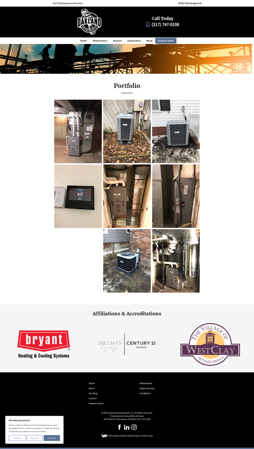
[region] (34, 430)
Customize (17, 438)
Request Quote (166, 40)
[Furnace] (176, 196)
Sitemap (140, 416)
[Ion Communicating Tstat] (78, 196)
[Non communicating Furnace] (78, 131)
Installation (134, 40)
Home (83, 40)
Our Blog (93, 393)
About (149, 40)
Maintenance (100, 40)
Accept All (52, 438)
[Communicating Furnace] (127, 196)
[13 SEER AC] (127, 131)
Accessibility (129, 416)
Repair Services (147, 388)
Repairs (117, 40)
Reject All (34, 438)
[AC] (127, 261)
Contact (93, 398)
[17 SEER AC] (176, 131)
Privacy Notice (116, 416)
